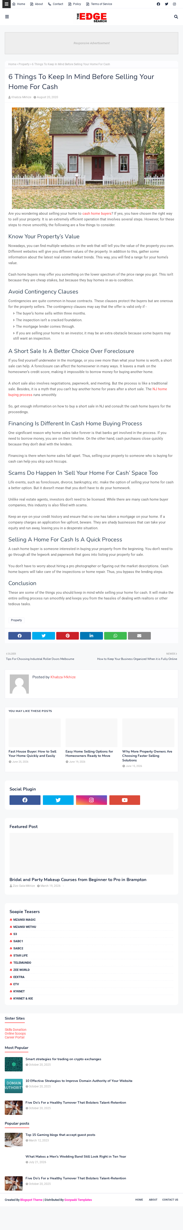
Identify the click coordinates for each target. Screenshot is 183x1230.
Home (21, 4)
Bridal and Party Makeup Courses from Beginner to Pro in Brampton (78, 879)
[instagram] (174, 4)
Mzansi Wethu (24, 927)
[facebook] (158, 4)
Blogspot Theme (31, 1200)
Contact (58, 4)
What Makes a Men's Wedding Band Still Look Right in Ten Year (75, 1157)
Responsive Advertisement (92, 43)
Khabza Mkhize (21, 97)
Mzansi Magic (24, 919)
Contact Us (170, 1199)
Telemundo (22, 962)
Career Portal (14, 1037)
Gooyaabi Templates (78, 1200)
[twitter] (166, 4)
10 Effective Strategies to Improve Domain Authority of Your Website (78, 1081)
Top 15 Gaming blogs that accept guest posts (60, 1135)
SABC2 (18, 948)
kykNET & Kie (23, 998)
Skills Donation (15, 1030)
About (39, 4)
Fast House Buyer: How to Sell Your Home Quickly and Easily (32, 753)
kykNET (19, 991)
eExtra (19, 977)
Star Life (20, 955)
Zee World (21, 970)
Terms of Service (101, 4)
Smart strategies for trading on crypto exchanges (63, 1059)
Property (24, 64)
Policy (77, 4)
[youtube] (124, 800)
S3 (15, 934)
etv (16, 984)
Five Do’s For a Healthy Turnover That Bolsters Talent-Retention (75, 1103)
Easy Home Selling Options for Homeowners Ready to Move (89, 753)
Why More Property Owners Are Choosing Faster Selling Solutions (147, 755)
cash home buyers (97, 213)
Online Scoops (15, 1033)
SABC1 (18, 941)
